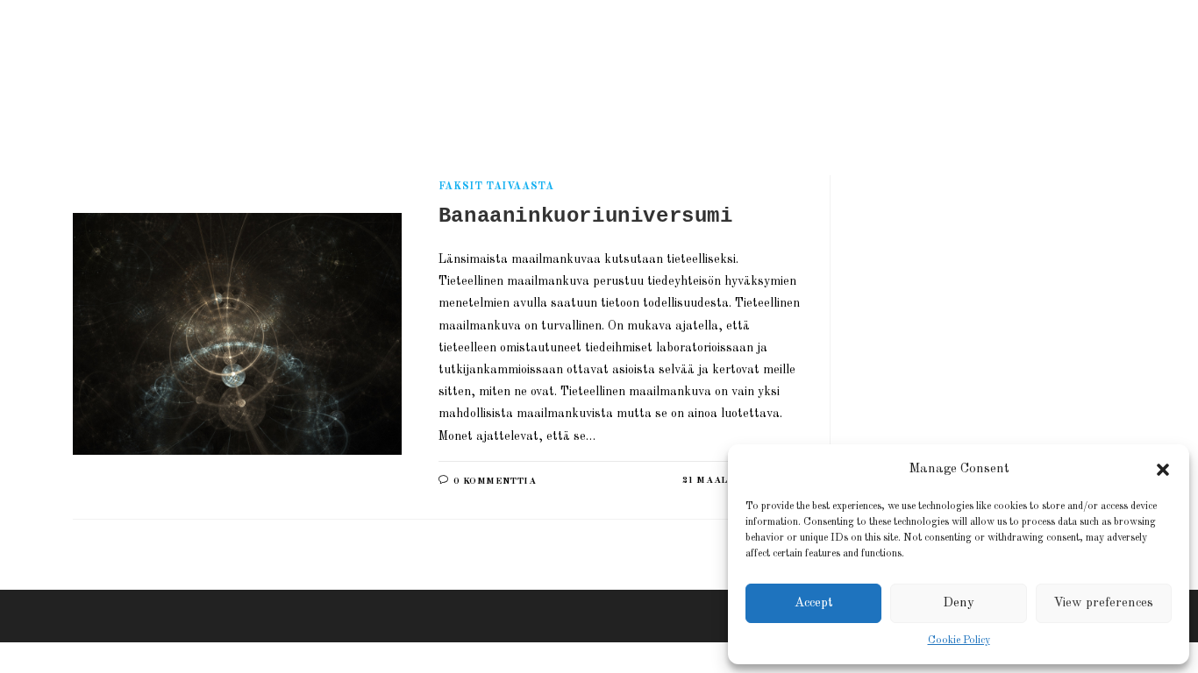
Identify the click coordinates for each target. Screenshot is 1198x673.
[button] (1163, 469)
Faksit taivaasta (496, 186)
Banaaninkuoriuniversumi (586, 216)
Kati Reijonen (274, 65)
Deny (958, 603)
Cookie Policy (959, 640)
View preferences (1103, 603)
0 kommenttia (494, 481)
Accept (814, 603)
